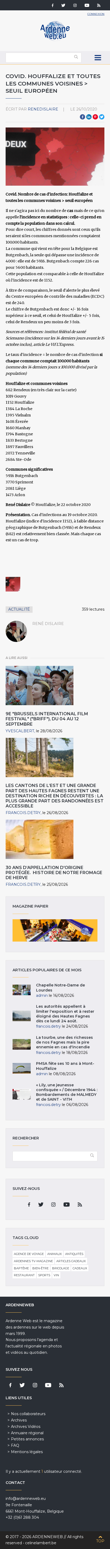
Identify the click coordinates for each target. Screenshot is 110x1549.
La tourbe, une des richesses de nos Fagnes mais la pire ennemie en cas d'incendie (64, 1042)
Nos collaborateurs (28, 1413)
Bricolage (60, 1268)
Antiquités (74, 1254)
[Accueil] (55, 39)
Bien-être (40, 1268)
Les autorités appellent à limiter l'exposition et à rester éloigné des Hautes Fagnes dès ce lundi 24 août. (65, 1013)
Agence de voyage (29, 1254)
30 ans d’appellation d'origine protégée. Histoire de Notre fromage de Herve (54, 872)
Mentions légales (27, 1451)
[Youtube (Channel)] (87, 6)
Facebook (82, 117)
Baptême (21, 1268)
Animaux (54, 1254)
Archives (19, 1420)
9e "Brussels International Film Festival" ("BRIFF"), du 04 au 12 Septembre (47, 718)
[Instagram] (75, 6)
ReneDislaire (43, 109)
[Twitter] (63, 6)
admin (42, 995)
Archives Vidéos (25, 1426)
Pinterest (95, 117)
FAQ (15, 1445)
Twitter (101, 117)
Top (100, 1541)
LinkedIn (89, 117)
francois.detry (23, 812)
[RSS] (99, 6)
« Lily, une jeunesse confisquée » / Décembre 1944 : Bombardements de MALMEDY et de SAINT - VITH (66, 1092)
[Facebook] (52, 6)
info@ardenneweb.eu (26, 1498)
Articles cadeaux (71, 1261)
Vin (56, 1275)
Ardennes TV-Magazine (33, 1261)
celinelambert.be (40, 1543)
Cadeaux (80, 1268)
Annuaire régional (27, 1433)
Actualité (19, 609)
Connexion (95, 14)
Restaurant (24, 1275)
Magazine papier (55, 930)
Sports (44, 1275)
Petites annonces (27, 1439)
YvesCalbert (20, 731)
